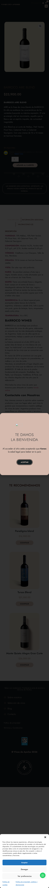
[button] (45, 837)
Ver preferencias (25, 876)
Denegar (24, 869)
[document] (24, 444)
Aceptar (24, 862)
